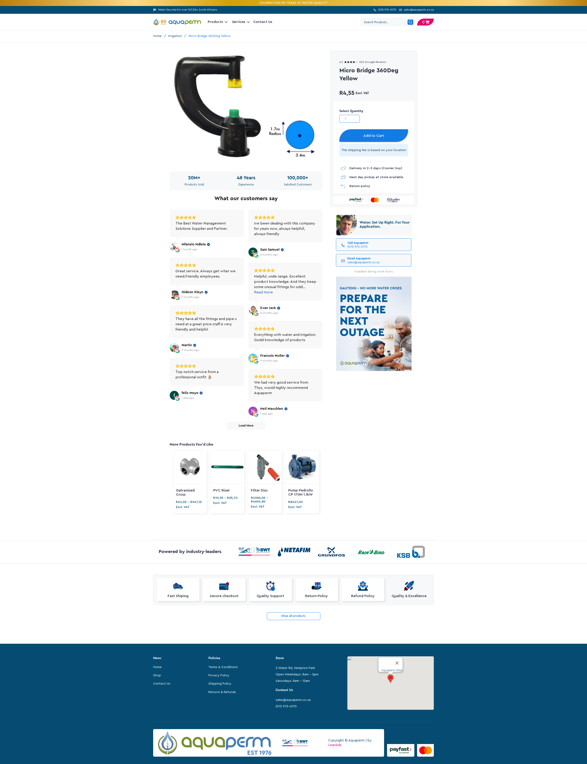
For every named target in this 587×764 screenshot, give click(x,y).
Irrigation (175, 36)
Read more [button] (263, 292)
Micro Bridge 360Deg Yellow (209, 36)
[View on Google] (174, 246)
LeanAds (335, 745)
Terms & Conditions (223, 667)
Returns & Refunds (222, 692)
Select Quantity (351, 111)
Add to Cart (373, 136)
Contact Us (262, 22)
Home (157, 36)
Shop (157, 675)
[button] (425, 22)
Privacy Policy (218, 675)
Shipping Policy (219, 683)
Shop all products (293, 615)
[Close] (397, 662)
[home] (177, 22)
